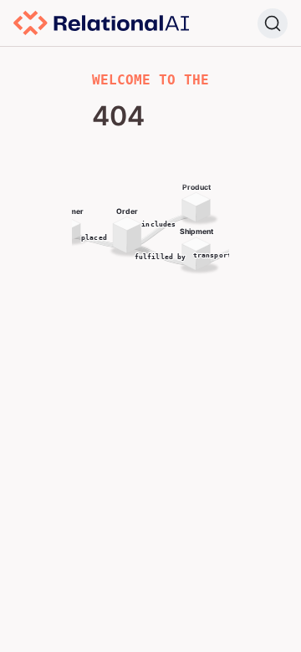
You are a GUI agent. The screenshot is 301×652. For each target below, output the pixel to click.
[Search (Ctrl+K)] (273, 23)
